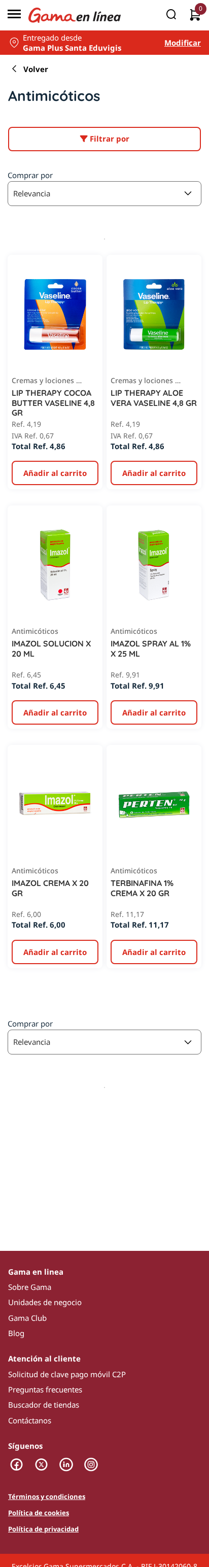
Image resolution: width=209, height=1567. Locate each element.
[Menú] (14, 15)
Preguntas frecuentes (45, 1389)
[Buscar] (171, 15)
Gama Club (27, 1317)
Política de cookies (38, 1513)
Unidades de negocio (45, 1302)
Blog (16, 1333)
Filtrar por (108, 138)
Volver (35, 69)
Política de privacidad (43, 1529)
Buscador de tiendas (43, 1404)
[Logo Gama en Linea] (74, 15)
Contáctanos (29, 1420)
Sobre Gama (29, 1286)
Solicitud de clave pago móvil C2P (67, 1374)
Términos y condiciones (46, 1497)
